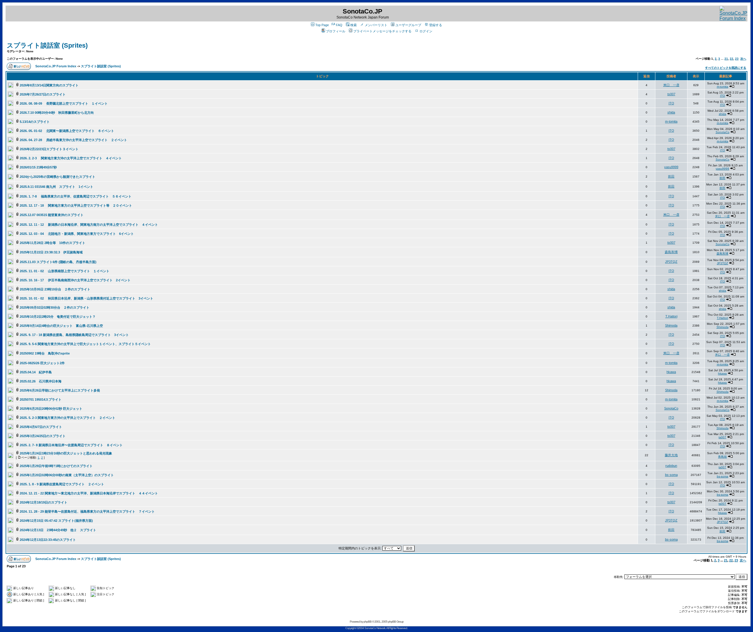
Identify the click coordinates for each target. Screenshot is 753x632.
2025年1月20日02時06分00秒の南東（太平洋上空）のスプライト (67, 475)
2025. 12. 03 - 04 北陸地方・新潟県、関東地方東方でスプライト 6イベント (77, 233)
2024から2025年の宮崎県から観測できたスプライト (57, 176)
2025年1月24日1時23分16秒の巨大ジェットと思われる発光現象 (66, 453)
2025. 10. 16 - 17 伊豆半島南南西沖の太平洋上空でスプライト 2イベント (75, 280)
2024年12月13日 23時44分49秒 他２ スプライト (59, 530)
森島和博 (671, 252)
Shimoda (671, 325)
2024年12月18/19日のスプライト (43, 502)
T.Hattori (671, 316)
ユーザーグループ (408, 25)
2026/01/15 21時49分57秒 (38, 167)
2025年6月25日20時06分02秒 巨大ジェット (51, 408)
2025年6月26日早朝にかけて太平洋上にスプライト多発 (60, 390)
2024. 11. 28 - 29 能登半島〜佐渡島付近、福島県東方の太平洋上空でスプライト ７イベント (87, 511)
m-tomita (722, 86)
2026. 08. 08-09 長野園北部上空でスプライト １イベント (64, 103)
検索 (353, 25)
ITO (722, 95)
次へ (743, 58)
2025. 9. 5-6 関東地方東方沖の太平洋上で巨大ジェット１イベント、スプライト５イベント (85, 344)
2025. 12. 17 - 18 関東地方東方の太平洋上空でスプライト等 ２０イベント (76, 205)
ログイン (425, 31)
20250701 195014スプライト (40, 399)
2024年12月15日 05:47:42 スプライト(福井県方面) (56, 520)
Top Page (322, 25)
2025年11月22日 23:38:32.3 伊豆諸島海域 (51, 252)
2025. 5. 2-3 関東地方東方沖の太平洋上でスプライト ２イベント (67, 417)
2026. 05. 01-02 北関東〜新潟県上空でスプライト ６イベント (67, 131)
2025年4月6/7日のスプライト (41, 427)
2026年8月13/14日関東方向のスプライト (49, 85)
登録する (435, 25)
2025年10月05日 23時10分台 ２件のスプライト (57, 289)
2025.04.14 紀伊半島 (36, 372)
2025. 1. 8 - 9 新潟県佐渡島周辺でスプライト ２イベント (62, 484)
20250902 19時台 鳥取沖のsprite (45, 353)
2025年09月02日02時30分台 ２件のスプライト (56, 307)
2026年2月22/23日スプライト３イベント (49, 149)
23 (737, 58)
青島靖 (722, 456)
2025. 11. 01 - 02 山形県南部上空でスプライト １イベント (64, 271)
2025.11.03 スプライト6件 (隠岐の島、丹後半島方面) (58, 262)
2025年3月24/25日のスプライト (43, 436)
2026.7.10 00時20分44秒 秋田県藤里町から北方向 (57, 112)
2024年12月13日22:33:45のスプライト (48, 539)
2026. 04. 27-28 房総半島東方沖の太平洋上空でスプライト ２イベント (73, 140)
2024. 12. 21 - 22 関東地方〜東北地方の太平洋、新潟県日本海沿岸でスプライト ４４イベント (89, 493)
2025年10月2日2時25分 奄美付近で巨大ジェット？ (58, 316)
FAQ (339, 25)
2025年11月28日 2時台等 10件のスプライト (52, 243)
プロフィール (335, 31)
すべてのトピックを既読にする (725, 67)
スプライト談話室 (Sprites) (47, 45)
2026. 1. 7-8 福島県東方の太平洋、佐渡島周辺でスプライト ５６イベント (75, 196)
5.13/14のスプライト (35, 121)
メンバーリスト (376, 25)
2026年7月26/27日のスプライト (43, 94)
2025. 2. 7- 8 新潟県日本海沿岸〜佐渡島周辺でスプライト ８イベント (71, 445)
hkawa (671, 372)
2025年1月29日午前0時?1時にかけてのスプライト (56, 466)
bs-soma (671, 474)
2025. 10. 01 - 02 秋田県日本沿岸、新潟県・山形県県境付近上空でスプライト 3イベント (86, 298)
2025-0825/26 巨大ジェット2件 (42, 363)
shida (671, 112)
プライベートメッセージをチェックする (382, 31)
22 (731, 58)
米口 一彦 (671, 85)
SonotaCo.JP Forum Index (55, 66)
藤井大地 (671, 455)
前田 (671, 176)
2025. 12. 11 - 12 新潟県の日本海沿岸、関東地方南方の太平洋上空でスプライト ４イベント (89, 224)
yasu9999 (671, 167)
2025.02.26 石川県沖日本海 (40, 381)
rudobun (671, 465)
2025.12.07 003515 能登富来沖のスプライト (52, 215)
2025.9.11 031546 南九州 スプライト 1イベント (56, 186)
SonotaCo (722, 132)
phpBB (367, 621)
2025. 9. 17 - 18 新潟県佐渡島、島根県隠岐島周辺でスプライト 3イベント (74, 335)
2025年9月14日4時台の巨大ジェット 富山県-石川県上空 (61, 325)
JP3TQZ (671, 261)
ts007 (671, 94)
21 (726, 58)
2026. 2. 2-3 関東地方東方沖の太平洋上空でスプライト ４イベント (71, 158)
